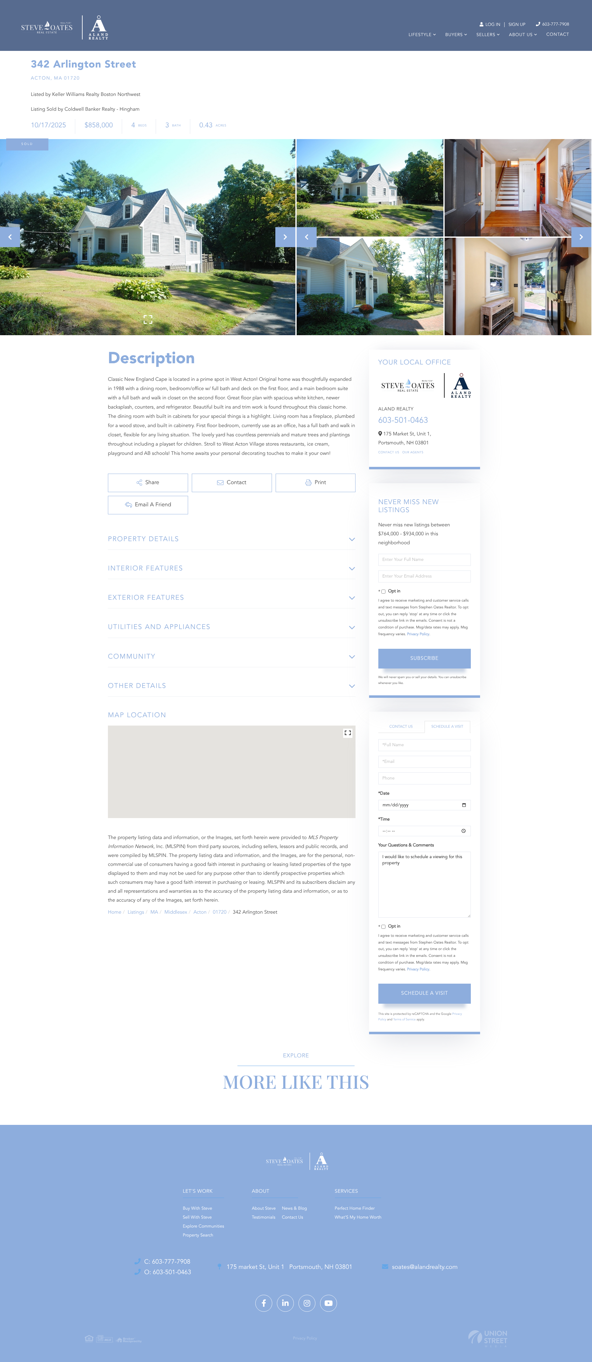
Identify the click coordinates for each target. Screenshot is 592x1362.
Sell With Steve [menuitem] (197, 1218)
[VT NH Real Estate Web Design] (487, 1338)
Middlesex (175, 912)
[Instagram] (306, 1303)
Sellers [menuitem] (485, 35)
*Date (383, 794)
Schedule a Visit (447, 727)
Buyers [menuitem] (454, 35)
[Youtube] (328, 1303)
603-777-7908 (555, 25)
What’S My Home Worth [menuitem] (358, 1218)
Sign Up (516, 25)
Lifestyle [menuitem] (420, 35)
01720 (219, 912)
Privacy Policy (418, 634)
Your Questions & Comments (406, 845)
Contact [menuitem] (557, 35)
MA (154, 912)
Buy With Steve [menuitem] (197, 1209)
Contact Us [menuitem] (292, 1218)
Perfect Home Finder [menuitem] (355, 1209)
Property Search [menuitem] (198, 1235)
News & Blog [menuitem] (294, 1209)
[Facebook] (263, 1303)
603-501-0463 (403, 421)
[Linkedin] (285, 1303)
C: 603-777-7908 (167, 1262)
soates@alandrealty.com (425, 1267)
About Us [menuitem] (521, 35)
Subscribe (424, 658)
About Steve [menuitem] (264, 1209)
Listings (136, 912)
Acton (199, 912)
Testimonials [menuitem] (263, 1218)
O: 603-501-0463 (167, 1272)
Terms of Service (404, 1019)
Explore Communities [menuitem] (203, 1226)
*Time (384, 819)
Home (114, 912)
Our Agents (413, 452)
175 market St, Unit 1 (288, 1267)
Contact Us (388, 452)
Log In (492, 25)
